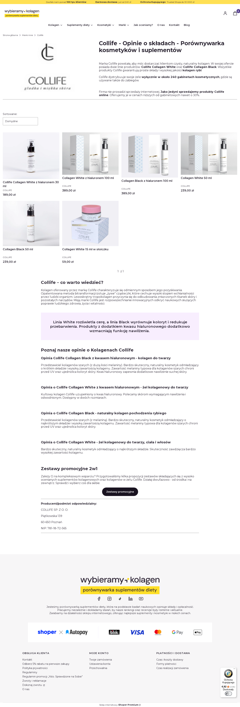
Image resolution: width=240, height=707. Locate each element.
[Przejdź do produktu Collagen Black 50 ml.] (31, 223)
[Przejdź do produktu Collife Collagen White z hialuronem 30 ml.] (31, 155)
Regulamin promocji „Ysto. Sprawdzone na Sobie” (52, 676)
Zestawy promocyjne (120, 491)
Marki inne (27, 35)
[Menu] (234, 669)
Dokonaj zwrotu (32, 685)
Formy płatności (166, 663)
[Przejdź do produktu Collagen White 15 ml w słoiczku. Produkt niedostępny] (90, 223)
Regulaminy (29, 672)
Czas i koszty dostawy (169, 659)
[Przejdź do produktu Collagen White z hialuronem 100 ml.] (90, 153)
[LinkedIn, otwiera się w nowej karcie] (130, 599)
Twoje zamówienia (100, 659)
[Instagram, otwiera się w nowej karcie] (109, 599)
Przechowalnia (98, 668)
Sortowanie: (10, 114)
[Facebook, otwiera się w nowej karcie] (99, 599)
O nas (25, 689)
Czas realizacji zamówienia (172, 668)
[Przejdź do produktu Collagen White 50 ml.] (209, 153)
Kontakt (27, 659)
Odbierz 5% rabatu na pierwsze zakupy (45, 663)
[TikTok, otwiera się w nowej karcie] (120, 599)
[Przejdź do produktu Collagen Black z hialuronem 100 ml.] (149, 155)
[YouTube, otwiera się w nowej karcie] (141, 599)
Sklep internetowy (118, 704)
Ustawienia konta (99, 663)
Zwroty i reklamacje (34, 680)
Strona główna (10, 35)
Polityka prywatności (35, 668)
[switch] (228, 694)
